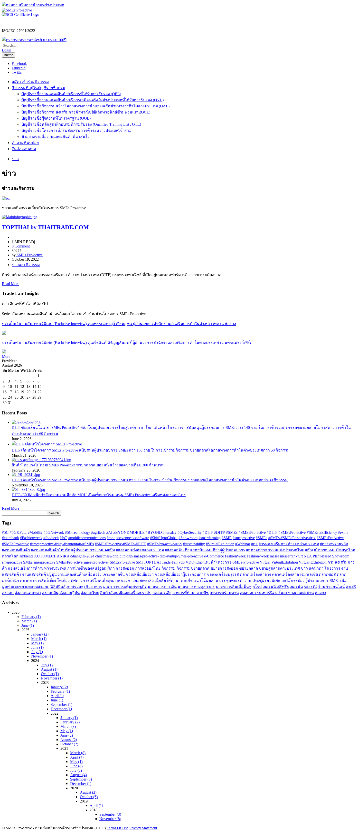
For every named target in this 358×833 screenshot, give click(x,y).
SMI (139, 562)
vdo (182, 562)
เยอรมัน (296, 587)
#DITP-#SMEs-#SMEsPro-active (240, 532)
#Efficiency (328, 532)
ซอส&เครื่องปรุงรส (223, 574)
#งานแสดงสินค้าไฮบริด (50, 550)
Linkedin (19, 68)
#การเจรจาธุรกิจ (334, 544)
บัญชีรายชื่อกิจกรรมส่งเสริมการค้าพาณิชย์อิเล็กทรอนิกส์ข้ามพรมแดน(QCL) (85, 112)
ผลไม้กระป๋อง (293, 580)
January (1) (69, 718)
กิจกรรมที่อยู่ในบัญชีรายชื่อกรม (38, 88)
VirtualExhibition (284, 562)
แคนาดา (316, 568)
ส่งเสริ (351, 587)
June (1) (27, 625)
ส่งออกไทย (90, 593)
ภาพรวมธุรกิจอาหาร (84, 587)
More (6, 356)
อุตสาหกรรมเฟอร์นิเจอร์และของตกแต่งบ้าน (277, 593)
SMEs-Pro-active (69, 562)
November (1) (42, 656)
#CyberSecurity (190, 532)
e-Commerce (214, 556)
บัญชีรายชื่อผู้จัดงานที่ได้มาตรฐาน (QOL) (56, 118)
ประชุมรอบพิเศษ (266, 580)
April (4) (77, 757)
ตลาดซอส (327, 574)
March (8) (77, 753)
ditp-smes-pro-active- (142, 556)
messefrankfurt (291, 556)
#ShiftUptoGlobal (164, 538)
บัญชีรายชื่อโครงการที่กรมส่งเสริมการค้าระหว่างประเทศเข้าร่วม (76, 130)
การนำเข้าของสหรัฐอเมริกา (91, 568)
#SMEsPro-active (15, 544)
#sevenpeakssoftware (132, 538)
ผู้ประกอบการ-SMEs (322, 580)
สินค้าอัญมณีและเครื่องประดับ (125, 593)
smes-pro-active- (96, 562)
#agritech (98, 532)
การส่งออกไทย (147, 568)
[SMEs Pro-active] (17, 10)
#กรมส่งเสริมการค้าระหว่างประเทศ (289, 544)
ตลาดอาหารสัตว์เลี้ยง (38, 580)
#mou (111, 538)
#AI (109, 532)
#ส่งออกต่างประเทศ (147, 550)
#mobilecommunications (87, 538)
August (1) (49, 669)
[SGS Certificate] (20, 14)
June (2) (66, 735)
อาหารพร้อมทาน (224, 593)
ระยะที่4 (310, 587)
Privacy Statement (143, 828)
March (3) (68, 726)
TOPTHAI (152, 562)
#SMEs (261, 538)
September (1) (61, 704)
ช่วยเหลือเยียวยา (140, 574)
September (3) (81, 779)
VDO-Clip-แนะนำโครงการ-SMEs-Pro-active (222, 562)
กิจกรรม (168, 568)
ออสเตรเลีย (161, 593)
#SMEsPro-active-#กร (164, 544)
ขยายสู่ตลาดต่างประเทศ (279, 568)
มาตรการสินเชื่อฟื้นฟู (234, 587)
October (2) (69, 744)
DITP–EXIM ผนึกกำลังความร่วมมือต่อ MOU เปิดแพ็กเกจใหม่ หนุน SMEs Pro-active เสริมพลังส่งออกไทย (99, 495)
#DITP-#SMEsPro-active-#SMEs (292, 532)
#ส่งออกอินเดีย (177, 550)
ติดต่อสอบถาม (24, 149)
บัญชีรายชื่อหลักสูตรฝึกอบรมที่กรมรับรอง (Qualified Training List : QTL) (81, 124)
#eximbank (10, 538)
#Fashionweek (31, 538)
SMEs (28, 562)
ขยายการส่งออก (224, 568)
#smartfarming (209, 538)
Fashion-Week (258, 556)
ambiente (26, 556)
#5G (5, 532)
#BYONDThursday (161, 532)
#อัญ (309, 550)
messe (274, 556)
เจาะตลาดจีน (114, 574)
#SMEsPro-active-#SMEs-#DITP (120, 544)
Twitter (17, 72)
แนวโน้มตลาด (206, 580)
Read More (10, 284)
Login (6, 50)
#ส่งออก (123, 550)
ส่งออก (8, 593)
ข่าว (304, 568)
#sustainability (194, 544)
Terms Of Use (117, 828)
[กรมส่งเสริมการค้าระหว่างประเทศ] (33, 5)
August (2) (68, 740)
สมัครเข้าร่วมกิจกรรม (30, 82)
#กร (254, 544)
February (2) (70, 722)
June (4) (76, 766)
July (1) (37, 652)
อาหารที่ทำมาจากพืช (190, 593)
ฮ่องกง (320, 593)
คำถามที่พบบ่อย (25, 143)
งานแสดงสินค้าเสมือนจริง (80, 574)
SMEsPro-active (122, 562)
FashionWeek (235, 556)
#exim (343, 532)
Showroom (340, 556)
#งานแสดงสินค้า (16, 550)
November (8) (110, 819)
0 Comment (21, 246)
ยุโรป (257, 587)
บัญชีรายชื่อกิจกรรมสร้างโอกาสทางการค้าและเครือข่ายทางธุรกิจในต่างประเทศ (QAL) (95, 106)
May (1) (37, 643)
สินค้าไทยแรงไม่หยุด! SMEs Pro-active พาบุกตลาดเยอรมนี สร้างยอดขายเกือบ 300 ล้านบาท (88, 465)
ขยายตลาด (248, 568)
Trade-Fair (170, 562)
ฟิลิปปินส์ (58, 587)
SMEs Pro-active (29, 255)
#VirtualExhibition (220, 544)
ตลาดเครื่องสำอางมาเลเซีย (295, 574)
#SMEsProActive (330, 538)
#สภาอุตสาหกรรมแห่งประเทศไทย (275, 550)
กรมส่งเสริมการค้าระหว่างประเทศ (37, 568)
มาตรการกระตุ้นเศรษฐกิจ (125, 587)
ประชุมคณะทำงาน (235, 580)
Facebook (19, 64)
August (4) (78, 775)
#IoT (63, 538)
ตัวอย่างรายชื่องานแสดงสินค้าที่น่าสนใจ (55, 136)
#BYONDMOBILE (129, 532)
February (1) (31, 617)
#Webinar (242, 544)
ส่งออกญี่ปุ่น (69, 593)
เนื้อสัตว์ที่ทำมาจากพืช (174, 580)
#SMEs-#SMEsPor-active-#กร (292, 538)
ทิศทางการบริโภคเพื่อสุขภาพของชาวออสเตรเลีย (112, 580)
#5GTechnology (77, 532)
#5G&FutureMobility (26, 532)
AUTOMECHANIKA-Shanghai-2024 (64, 556)
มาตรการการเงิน (162, 587)
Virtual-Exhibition (313, 562)
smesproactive (44, 562)
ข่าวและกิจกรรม (26, 265)
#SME (227, 538)
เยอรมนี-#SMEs (276, 587)
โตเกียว (63, 580)
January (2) (39, 634)
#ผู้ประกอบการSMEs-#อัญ (93, 550)
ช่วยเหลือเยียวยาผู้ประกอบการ (180, 574)
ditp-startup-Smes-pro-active (181, 556)
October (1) (50, 674)
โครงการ (332, 568)
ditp (122, 556)
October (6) (89, 797)
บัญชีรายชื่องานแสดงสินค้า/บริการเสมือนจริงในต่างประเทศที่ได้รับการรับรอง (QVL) (92, 100)
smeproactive (12, 562)
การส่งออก (125, 568)
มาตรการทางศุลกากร (196, 587)
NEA (308, 556)
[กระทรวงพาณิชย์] (34, 40)
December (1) (61, 709)
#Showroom (188, 538)
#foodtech (51, 538)
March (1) (29, 621)
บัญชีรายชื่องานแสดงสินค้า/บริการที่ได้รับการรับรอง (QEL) (71, 94)
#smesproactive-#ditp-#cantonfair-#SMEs (62, 544)
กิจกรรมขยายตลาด (193, 568)
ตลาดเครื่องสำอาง (255, 574)
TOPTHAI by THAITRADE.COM (45, 227)
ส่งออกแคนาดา (28, 593)
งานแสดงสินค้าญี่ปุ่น (39, 574)
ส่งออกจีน (50, 593)
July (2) (76, 770)
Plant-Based (322, 556)
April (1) (57, 696)
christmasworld (107, 556)
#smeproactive (244, 538)
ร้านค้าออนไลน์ (331, 587)
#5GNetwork (54, 532)
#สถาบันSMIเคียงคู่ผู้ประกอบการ (217, 550)
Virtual (265, 562)
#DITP (208, 532)
